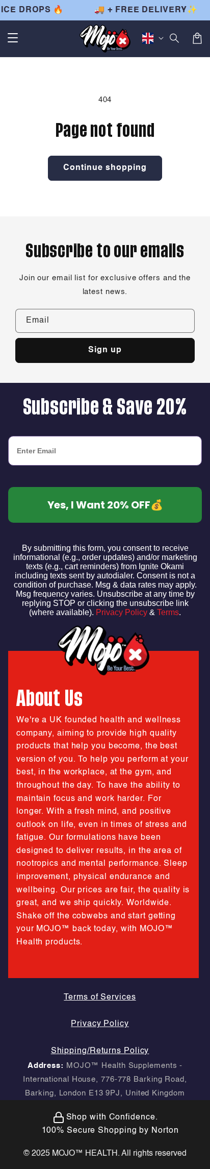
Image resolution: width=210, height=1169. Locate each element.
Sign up (105, 350)
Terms (168, 612)
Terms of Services (100, 997)
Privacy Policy (121, 612)
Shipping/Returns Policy (100, 1051)
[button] (13, 38)
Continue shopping (105, 168)
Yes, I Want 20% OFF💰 (105, 505)
